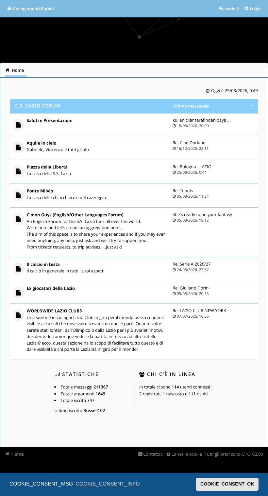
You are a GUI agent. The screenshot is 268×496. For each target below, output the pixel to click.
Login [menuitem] (255, 8)
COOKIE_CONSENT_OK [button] (227, 484)
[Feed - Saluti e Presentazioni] (165, 121)
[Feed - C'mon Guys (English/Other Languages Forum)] (165, 215)
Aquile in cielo (42, 143)
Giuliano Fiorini (194, 288)
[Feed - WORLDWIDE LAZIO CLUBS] (165, 311)
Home (17, 454)
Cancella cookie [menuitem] (187, 454)
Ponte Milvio (40, 191)
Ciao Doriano (193, 143)
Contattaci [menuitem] (153, 454)
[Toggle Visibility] (251, 106)
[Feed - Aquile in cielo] (165, 143)
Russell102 (94, 410)
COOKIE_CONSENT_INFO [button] (107, 484)
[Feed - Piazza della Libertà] (165, 167)
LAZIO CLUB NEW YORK (203, 310)
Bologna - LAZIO (195, 166)
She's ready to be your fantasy (202, 214)
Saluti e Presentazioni (50, 120)
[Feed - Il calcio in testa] (165, 265)
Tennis (186, 190)
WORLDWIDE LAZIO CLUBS (54, 311)
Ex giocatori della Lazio (51, 288)
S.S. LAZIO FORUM (38, 106)
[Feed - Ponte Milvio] (165, 191)
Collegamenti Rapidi (33, 8)
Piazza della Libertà (47, 167)
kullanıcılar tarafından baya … (202, 120)
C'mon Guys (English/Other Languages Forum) (75, 215)
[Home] (14, 37)
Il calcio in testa (43, 264)
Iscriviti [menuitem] (232, 8)
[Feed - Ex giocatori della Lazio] (165, 289)
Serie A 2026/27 (195, 264)
